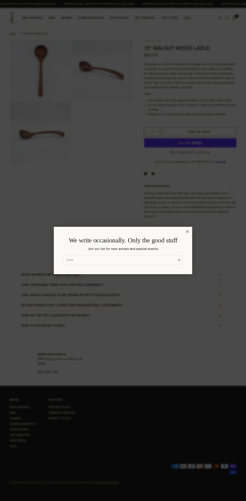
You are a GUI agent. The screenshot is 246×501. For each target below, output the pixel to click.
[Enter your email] (179, 260)
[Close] (187, 231)
